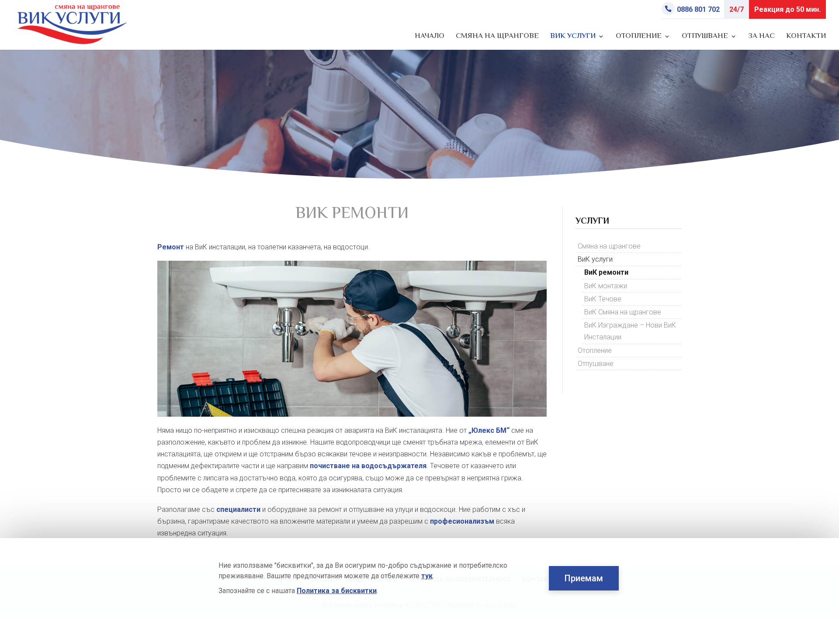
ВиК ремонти (606, 272)
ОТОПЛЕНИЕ (639, 37)
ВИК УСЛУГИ (573, 37)
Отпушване (596, 363)
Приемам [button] (584, 578)
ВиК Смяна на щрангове (622, 312)
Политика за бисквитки (337, 591)
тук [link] (427, 576)
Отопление (595, 350)
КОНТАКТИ (806, 37)
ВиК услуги (595, 259)
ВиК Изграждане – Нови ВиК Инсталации (630, 331)
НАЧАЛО (429, 37)
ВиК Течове (602, 299)
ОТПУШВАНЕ (705, 37)
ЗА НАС (761, 37)
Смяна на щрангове (609, 246)
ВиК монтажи (605, 286)
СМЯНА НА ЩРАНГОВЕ (497, 37)
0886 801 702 (698, 9)
